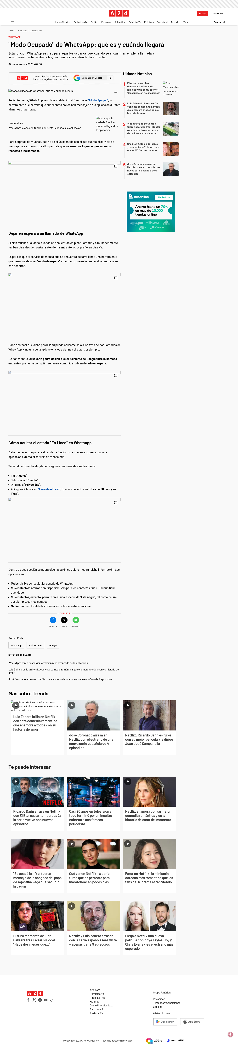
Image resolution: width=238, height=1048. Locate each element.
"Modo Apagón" (98, 100)
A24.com (95, 990)
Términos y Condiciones (166, 1002)
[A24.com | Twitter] (34, 1000)
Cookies (157, 1006)
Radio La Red (218, 13)
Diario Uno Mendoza (101, 1005)
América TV (96, 1013)
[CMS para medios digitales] (173, 1041)
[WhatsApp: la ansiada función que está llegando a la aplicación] (107, 124)
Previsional (162, 22)
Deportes (175, 22)
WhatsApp (22, 31)
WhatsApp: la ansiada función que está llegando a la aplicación (44, 128)
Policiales (149, 22)
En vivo (202, 13)
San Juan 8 (96, 1009)
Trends (186, 22)
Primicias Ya (135, 22)
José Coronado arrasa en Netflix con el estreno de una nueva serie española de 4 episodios (60, 679)
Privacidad (159, 999)
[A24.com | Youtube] (45, 1000)
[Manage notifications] (230, 1034)
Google (53, 645)
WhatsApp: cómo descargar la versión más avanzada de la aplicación (48, 663)
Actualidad (120, 22)
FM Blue (94, 1001)
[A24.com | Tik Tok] (51, 1000)
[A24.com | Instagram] (40, 1000)
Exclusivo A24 (80, 22)
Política (94, 22)
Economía (106, 22)
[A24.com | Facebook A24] (28, 1000)
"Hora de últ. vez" (49, 489)
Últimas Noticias (62, 22)
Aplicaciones (36, 31)
